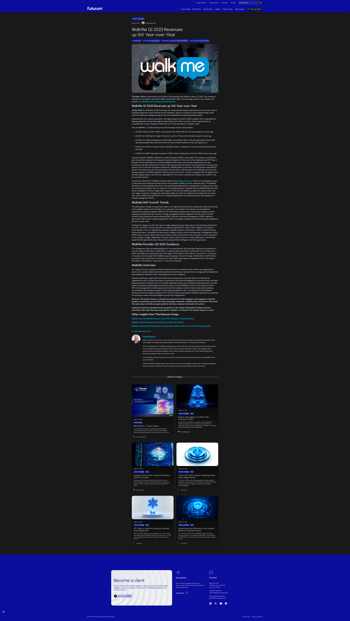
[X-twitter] (215, 603)
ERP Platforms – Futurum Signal (146, 426)
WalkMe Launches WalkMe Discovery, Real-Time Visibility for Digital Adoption (163, 318)
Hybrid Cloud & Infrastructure (199, 41)
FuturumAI (184, 490)
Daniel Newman (150, 23)
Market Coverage (138, 18)
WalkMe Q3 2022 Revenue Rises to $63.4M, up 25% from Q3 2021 (157, 322)
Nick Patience (140, 490)
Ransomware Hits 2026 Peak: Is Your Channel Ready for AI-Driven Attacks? (196, 529)
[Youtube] (221, 603)
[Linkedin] (210, 603)
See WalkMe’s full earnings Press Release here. (157, 101)
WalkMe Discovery (184, 181)
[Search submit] (260, 3)
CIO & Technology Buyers (151, 41)
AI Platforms (136, 41)
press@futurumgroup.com (217, 598)
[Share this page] (3, 612)
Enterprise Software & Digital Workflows (174, 41)
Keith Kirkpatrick (185, 432)
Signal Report (138, 422)
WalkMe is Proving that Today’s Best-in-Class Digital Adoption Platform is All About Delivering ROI (171, 326)
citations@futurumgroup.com (218, 593)
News (191, 413)
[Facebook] (226, 603)
